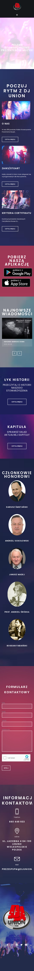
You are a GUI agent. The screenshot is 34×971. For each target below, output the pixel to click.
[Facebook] (7, 945)
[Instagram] (17, 945)
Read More (17, 328)
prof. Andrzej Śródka (17, 612)
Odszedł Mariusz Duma (14, 342)
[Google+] (12, 945)
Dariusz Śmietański (17, 507)
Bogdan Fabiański (17, 645)
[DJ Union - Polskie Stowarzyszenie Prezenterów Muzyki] (17, 6)
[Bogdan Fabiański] (17, 630)
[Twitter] (21, 945)
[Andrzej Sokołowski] (17, 525)
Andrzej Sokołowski (17, 540)
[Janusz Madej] (17, 558)
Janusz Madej (17, 574)
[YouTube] (26, 945)
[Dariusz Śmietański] (17, 491)
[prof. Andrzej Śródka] (17, 594)
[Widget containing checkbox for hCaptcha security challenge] (16, 757)
